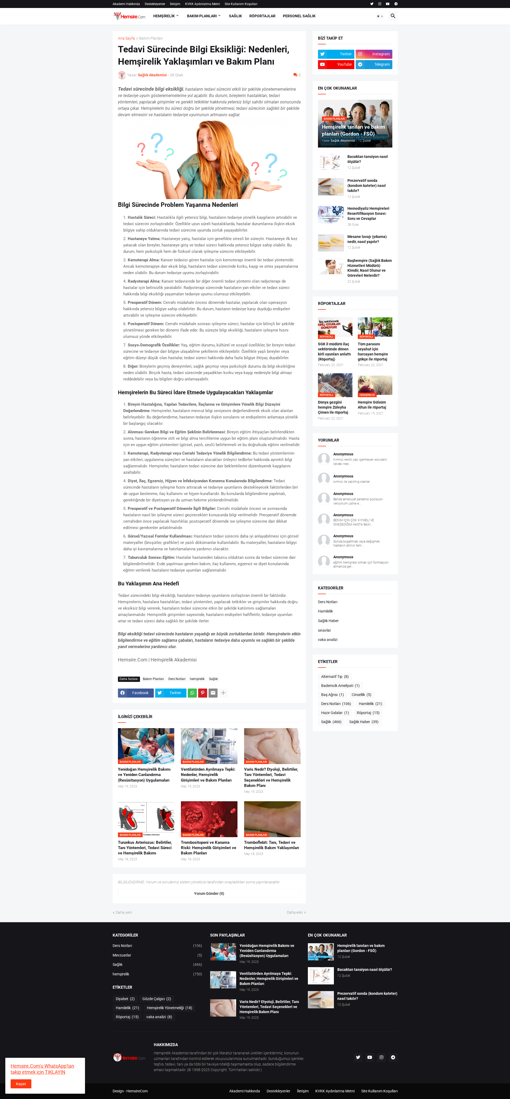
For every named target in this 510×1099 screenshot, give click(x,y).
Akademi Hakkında (126, 4)
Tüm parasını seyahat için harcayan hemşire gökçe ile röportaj (373, 351)
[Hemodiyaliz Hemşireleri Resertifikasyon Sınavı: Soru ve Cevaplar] (331, 214)
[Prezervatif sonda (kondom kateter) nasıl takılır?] (331, 186)
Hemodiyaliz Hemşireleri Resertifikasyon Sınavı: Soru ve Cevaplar (368, 213)
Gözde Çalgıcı (156, 999)
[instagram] (379, 4)
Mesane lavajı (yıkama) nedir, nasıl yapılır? (367, 239)
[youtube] (388, 4)
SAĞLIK (235, 16)
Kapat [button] (21, 1084)
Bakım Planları (151, 38)
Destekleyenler (155, 4)
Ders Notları (176, 679)
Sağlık (213, 679)
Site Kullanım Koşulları (241, 4)
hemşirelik (197, 679)
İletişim (175, 4)
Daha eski (295, 912)
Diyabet (125, 999)
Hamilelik (325, 611)
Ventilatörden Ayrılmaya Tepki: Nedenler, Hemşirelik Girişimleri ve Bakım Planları (208, 775)
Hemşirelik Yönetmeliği (169, 1008)
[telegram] (396, 4)
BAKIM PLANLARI (202, 16)
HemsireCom (137, 1091)
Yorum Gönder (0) (209, 893)
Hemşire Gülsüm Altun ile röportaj (372, 404)
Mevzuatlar (157, 955)
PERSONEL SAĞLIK (299, 16)
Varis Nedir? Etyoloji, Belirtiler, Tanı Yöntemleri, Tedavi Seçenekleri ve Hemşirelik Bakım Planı (271, 777)
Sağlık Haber (328, 621)
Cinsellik (361, 695)
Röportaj (368, 713)
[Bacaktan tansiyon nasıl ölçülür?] (331, 162)
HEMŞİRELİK (164, 16)
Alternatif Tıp (335, 676)
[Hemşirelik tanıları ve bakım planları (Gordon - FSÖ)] (321, 951)
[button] (380, 16)
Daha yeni (124, 912)
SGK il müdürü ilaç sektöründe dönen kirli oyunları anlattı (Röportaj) (334, 351)
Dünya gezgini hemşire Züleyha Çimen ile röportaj (333, 407)
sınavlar (324, 630)
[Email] (213, 693)
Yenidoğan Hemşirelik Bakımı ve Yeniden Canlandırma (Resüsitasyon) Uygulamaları (144, 775)
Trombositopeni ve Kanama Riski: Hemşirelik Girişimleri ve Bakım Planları (208, 848)
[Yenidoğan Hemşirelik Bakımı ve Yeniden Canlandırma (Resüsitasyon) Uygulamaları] (223, 951)
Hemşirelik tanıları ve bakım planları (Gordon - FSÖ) (361, 948)
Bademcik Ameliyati (340, 685)
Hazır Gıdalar (335, 713)
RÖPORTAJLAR (262, 16)
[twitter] (371, 4)
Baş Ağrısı (332, 695)
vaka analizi (327, 639)
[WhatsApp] (192, 693)
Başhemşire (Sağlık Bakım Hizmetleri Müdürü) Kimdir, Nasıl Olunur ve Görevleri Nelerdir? (369, 268)
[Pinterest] (202, 693)
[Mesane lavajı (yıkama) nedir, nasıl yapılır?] (331, 242)
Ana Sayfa (126, 38)
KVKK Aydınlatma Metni (202, 4)
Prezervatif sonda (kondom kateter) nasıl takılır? (366, 185)
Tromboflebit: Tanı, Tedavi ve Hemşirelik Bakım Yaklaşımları (271, 845)
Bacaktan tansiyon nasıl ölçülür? (367, 159)
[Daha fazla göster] (223, 693)
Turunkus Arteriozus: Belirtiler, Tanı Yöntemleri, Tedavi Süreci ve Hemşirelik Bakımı (145, 848)
